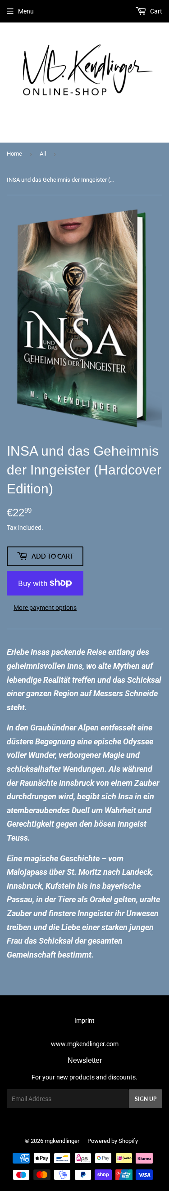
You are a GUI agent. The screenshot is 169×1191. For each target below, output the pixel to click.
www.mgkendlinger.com (85, 1044)
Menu (26, 11)
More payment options (45, 607)
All (43, 153)
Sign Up (145, 1099)
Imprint (84, 1020)
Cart (155, 11)
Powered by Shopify (112, 1140)
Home (14, 153)
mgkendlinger (62, 1140)
